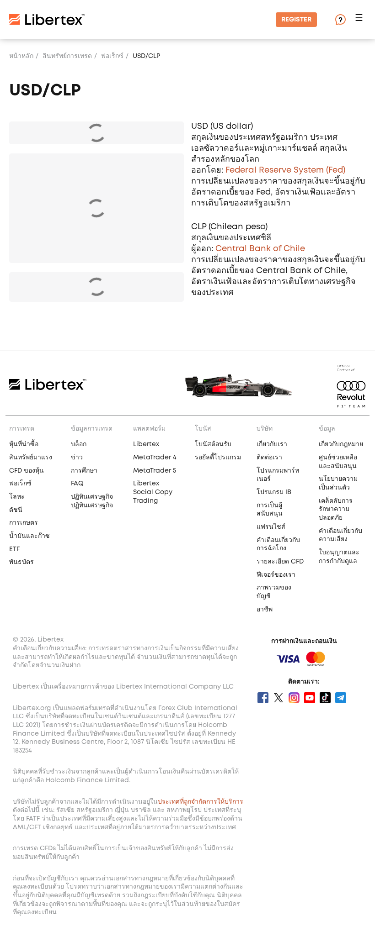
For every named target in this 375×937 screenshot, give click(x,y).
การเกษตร (23, 523)
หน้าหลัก (21, 56)
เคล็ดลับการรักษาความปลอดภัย (336, 509)
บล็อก (78, 444)
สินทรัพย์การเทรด (67, 56)
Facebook (262, 697)
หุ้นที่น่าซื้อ (23, 444)
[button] (360, 20)
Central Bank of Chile (260, 249)
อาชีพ (265, 609)
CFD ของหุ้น (26, 471)
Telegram (340, 697)
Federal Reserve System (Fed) (285, 170)
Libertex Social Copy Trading (152, 492)
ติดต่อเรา (269, 457)
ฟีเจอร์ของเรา (276, 575)
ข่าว (77, 457)
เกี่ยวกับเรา (272, 444)
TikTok (325, 697)
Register (296, 19)
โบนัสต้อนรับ (213, 444)
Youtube (309, 697)
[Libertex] (47, 19)
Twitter (278, 697)
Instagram (294, 697)
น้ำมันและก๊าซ (29, 536)
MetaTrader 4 (155, 457)
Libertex (146, 444)
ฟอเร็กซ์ (112, 56)
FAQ (77, 483)
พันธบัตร (21, 562)
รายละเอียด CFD (280, 561)
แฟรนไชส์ (271, 527)
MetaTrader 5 (154, 471)
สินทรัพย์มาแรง (30, 457)
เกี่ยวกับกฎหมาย (341, 444)
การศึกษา (84, 471)
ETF (14, 549)
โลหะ (17, 497)
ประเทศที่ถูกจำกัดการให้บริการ (200, 802)
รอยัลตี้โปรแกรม (218, 457)
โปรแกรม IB (274, 492)
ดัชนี (15, 510)
